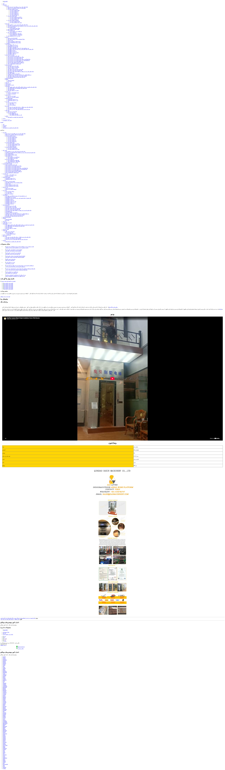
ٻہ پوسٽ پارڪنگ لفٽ (12, 50)
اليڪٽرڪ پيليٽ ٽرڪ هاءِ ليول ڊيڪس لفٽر (15, 108)
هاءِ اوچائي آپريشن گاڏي (12, 111)
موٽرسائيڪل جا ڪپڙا (7, 234)
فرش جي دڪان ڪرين (9, 84)
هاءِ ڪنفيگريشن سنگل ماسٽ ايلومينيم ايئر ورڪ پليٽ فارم (19, 59)
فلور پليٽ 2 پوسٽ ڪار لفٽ (13, 65)
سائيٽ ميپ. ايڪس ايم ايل (8, 634)
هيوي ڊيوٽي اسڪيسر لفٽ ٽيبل (16, 22)
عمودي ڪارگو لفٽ (9, 98)
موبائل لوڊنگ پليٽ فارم (12, 102)
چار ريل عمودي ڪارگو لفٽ (13, 100)
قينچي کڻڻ (7, 23)
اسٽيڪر (6, 79)
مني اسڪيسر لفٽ (11, 30)
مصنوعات (5, 4)
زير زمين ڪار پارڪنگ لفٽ (13, 44)
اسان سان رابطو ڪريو (7, 120)
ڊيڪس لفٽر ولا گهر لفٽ (113, 307)
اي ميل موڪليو (3, 645)
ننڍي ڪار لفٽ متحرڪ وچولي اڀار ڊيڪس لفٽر (16, 77)
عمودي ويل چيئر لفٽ (12, 96)
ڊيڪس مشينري (21, 648)
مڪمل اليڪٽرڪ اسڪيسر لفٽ (13, 29)
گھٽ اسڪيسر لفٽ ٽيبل (12, 15)
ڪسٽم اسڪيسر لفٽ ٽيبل (15, 21)
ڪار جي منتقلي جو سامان (13, 68)
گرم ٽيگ (4, 633)
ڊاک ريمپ (7, 101)
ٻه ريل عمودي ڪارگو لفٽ (13, 99)
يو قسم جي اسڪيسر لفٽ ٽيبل (16, 17)
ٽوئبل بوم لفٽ (10, 40)
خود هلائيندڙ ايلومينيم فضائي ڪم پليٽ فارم (16, 62)
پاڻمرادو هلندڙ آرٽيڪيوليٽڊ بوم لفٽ (14, 41)
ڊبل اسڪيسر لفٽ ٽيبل (14, 11)
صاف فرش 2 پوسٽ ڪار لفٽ (13, 67)
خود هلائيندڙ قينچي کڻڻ (12, 32)
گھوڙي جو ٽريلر (6, 229)
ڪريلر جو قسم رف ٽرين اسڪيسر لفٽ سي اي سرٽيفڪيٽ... (17, 247)
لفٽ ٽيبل (7, 5)
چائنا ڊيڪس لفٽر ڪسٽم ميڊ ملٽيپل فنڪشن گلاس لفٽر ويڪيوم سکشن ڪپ (22, 87)
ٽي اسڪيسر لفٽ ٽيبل (14, 12)
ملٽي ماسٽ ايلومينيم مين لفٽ (13, 55)
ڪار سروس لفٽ (8, 64)
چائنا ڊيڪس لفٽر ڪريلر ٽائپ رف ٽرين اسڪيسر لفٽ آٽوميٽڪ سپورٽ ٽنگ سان (23, 25)
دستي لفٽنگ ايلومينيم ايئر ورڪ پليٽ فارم (15, 61)
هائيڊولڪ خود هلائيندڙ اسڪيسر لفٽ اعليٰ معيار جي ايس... (16, 269)
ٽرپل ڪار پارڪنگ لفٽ (12, 53)
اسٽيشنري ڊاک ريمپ (12, 104)
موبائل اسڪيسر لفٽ (12, 27)
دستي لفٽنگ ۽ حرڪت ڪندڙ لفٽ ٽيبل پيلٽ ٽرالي (9, 619)
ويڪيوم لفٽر (7, 85)
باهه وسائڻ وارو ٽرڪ (12, 112)
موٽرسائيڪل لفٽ (11, 72)
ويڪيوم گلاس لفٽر (11, 89)
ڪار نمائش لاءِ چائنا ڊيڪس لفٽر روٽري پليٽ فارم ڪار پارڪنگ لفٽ (20, 49)
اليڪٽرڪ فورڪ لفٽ (9, 78)
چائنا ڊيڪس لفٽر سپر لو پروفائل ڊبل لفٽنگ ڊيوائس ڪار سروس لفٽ (21, 71)
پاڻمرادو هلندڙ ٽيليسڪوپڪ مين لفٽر (14, 63)
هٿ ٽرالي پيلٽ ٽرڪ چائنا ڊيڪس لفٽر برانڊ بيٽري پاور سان (19, 109)
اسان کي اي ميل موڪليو (5, 296)
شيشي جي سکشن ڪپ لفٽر (13, 90)
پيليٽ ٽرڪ (10, 81)
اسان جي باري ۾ (6, 119)
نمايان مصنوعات (6, 632)
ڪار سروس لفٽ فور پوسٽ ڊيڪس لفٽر (15, 69)
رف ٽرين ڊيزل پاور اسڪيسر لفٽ (14, 35)
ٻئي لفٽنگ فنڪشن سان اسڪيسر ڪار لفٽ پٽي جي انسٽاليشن (19, 74)
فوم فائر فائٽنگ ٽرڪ (14, 113)
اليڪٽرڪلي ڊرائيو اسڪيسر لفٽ (16, 34)
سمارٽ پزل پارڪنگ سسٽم (13, 45)
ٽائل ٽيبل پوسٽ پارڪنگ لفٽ (13, 52)
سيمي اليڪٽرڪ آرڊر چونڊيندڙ (13, 92)
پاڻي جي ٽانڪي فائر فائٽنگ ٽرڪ (16, 114)
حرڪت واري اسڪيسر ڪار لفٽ (14, 73)
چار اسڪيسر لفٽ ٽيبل (14, 13)
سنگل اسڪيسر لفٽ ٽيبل (15, 10)
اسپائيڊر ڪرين (8, 83)
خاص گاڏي (7, 110)
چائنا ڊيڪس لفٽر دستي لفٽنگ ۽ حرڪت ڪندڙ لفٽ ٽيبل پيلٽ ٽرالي (20, 107)
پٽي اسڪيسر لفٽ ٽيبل (14, 19)
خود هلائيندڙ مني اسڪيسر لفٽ (16, 31)
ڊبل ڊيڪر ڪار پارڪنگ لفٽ (13, 47)
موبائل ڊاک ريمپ (11, 103)
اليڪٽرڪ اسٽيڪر (11, 80)
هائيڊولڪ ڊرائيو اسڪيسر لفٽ (15, 33)
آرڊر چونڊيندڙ (7, 91)
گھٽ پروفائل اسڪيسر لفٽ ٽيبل (16, 18)
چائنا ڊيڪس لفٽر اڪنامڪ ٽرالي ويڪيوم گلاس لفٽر (17, 88)
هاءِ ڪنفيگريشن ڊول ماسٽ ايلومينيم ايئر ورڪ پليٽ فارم (18, 60)
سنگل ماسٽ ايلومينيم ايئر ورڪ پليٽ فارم (16, 57)
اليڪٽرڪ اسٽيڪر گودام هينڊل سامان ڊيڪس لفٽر (14, 257)
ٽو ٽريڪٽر (7, 82)
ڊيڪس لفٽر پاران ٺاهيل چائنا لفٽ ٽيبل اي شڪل (17, 8)
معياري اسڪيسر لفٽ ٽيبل (13, 9)
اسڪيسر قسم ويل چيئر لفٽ (13, 97)
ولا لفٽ (6, 116)
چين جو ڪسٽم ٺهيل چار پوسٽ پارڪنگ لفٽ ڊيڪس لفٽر (18, 48)
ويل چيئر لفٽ (7, 94)
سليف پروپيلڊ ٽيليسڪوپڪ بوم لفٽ (14, 42)
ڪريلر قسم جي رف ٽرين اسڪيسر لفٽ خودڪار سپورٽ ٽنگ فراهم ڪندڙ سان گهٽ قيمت (17, 618)
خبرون (4, 118)
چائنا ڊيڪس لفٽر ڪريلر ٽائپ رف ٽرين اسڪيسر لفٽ (18, 24)
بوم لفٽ (6, 37)
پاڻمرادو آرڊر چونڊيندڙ (12, 93)
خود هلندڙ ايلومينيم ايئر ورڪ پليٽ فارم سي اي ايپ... (15, 266)
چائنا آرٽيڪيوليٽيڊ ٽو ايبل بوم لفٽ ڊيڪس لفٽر (16, 39)
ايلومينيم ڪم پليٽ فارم (9, 54)
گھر (3, 3)
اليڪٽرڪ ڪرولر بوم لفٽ (12, 38)
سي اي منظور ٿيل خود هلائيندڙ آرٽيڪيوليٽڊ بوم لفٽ (15, 276)
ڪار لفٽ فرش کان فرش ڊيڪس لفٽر (15, 70)
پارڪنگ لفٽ (7, 43)
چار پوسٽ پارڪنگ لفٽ (12, 51)
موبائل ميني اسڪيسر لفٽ (15, 28)
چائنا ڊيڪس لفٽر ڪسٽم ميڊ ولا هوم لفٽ (15, 117)
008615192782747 (21, 646)
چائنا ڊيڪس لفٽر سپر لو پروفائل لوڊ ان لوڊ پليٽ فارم (15, 133)
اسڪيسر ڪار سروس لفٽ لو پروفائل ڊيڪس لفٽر (17, 75)
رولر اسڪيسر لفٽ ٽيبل (14, 14)
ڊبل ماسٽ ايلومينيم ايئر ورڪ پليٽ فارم (15, 58)
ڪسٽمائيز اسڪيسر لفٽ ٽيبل (13, 20)
